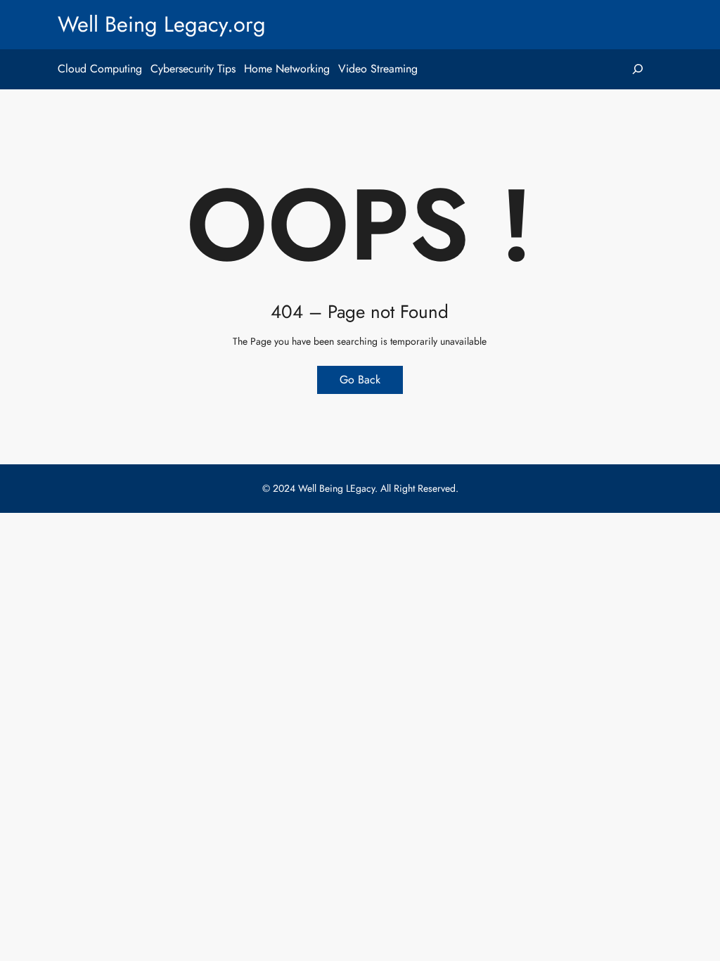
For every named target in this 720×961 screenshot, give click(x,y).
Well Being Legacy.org (162, 24)
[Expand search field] (638, 69)
